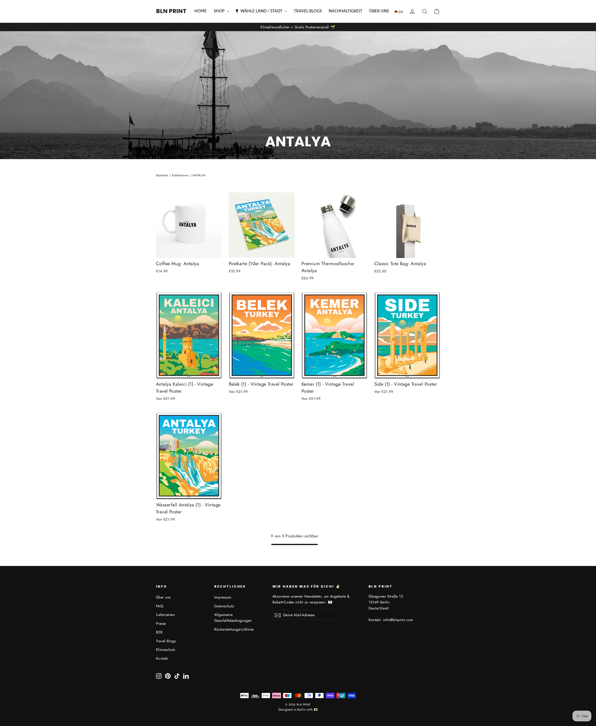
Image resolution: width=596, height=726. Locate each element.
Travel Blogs (166, 641)
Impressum (222, 597)
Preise (161, 623)
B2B (159, 632)
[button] (400, 11)
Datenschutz (224, 606)
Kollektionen (180, 175)
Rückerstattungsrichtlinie (234, 629)
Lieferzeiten (165, 614)
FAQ (159, 606)
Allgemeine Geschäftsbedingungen (233, 617)
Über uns (163, 597)
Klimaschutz (165, 649)
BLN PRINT (171, 11)
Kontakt (162, 658)
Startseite (162, 175)
